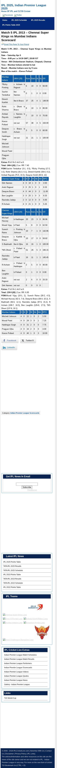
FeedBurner (32, 490)
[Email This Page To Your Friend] (2, 44)
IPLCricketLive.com (21, 751)
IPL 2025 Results (38, 20)
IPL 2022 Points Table (12, 587)
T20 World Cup (10, 698)
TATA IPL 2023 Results (12, 579)
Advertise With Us (37, 751)
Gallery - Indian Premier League (17, 684)
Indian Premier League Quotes (16, 676)
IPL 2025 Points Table (12, 562)
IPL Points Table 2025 (11, 25)
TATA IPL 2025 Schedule (13, 570)
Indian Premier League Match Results (19, 659)
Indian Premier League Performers (18, 663)
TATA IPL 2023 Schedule (13, 583)
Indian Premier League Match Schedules (20, 655)
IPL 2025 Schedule (19, 20)
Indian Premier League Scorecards (24, 413)
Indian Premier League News (15, 680)
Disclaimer (9, 754)
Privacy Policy (20, 754)
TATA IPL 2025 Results (12, 566)
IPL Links (31, 754)
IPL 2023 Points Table (12, 575)
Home (4, 20)
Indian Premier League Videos (16, 672)
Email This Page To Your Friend (16, 44)
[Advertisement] (28, 380)
